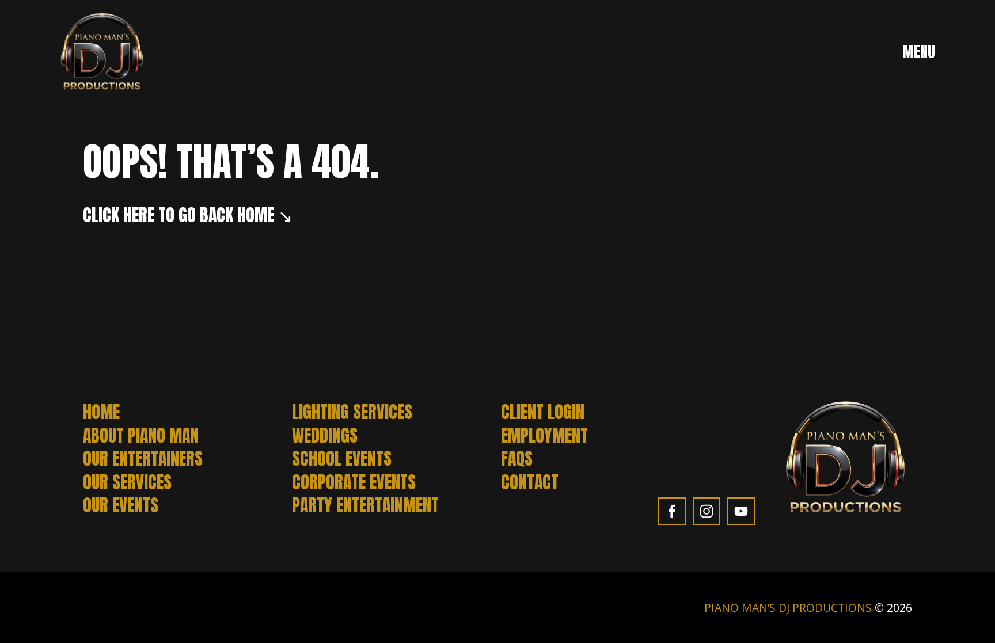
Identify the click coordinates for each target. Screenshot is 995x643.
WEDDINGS (325, 435)
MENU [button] (918, 51)
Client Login (542, 412)
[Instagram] (706, 511)
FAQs (517, 458)
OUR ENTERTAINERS (143, 458)
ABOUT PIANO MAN (141, 435)
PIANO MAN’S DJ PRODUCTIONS (788, 607)
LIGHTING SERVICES (352, 412)
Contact (530, 482)
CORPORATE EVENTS (354, 482)
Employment (544, 435)
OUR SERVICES (127, 482)
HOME (101, 412)
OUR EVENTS (120, 505)
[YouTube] (741, 511)
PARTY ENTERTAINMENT (365, 505)
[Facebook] (672, 511)
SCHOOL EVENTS (342, 458)
